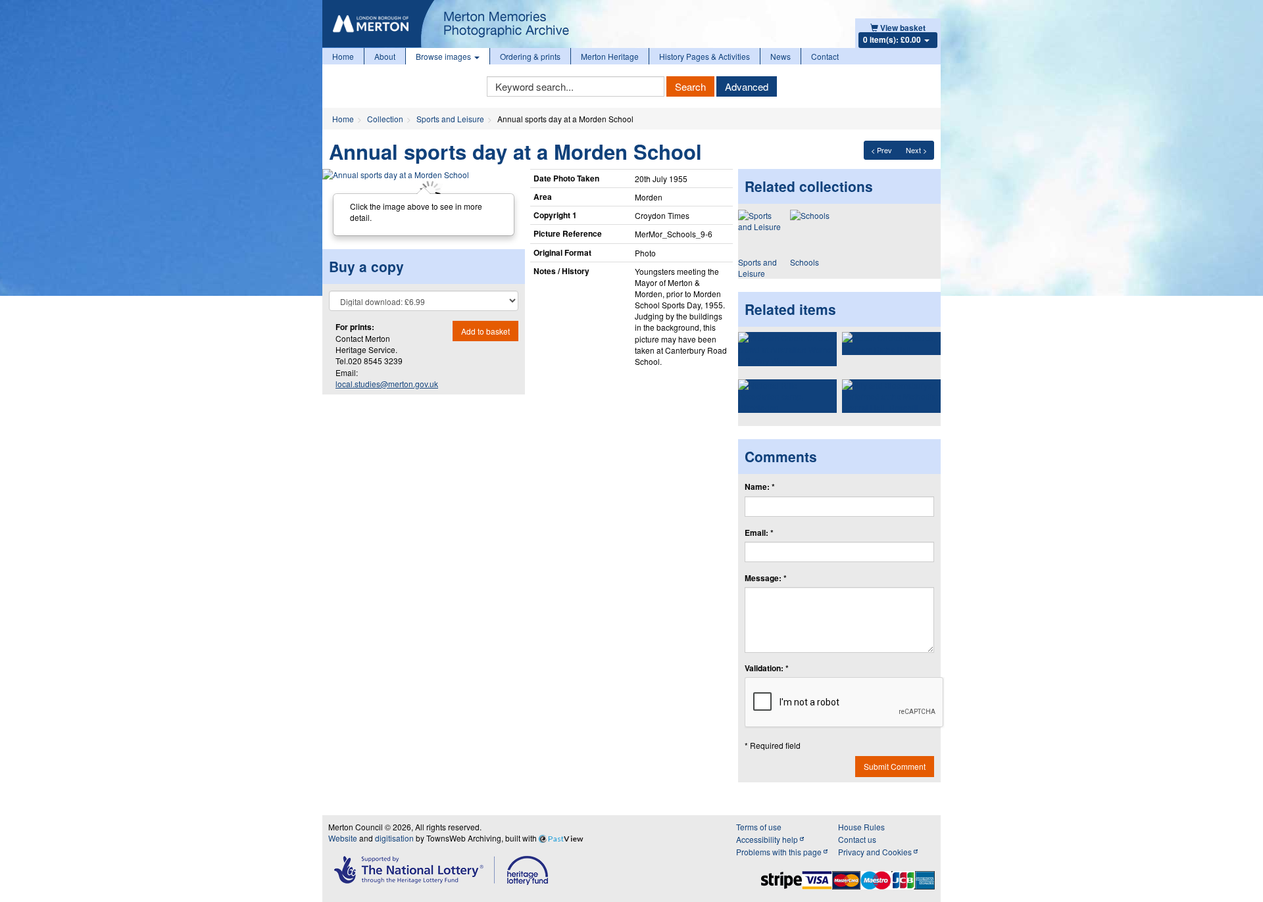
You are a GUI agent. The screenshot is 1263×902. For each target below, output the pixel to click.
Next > (916, 150)
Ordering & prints (530, 56)
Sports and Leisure (450, 118)
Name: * (760, 486)
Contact (825, 56)
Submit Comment (895, 766)
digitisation (394, 837)
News (780, 56)
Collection (385, 118)
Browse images (444, 56)
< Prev (881, 150)
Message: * (766, 578)
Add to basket (485, 331)
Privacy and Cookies (876, 851)
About (384, 56)
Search (690, 86)
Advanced (746, 86)
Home (343, 56)
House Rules (861, 826)
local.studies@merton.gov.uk (386, 383)
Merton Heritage (610, 56)
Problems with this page (780, 851)
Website (342, 837)
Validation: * (767, 668)
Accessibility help (768, 839)
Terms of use (758, 826)
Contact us (857, 839)
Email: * (759, 532)
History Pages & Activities (704, 56)
